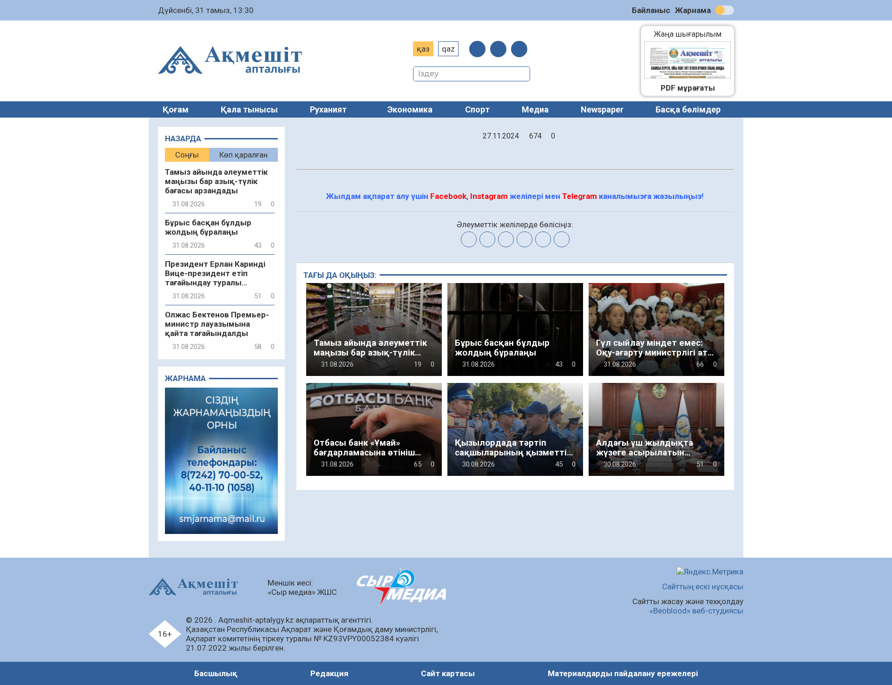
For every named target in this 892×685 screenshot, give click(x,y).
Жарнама (693, 10)
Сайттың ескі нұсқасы (702, 586)
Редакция (329, 673)
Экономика (410, 109)
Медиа (535, 109)
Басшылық (215, 673)
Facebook (448, 196)
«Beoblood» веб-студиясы (696, 610)
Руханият (328, 109)
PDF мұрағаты (688, 87)
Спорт (477, 109)
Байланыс (651, 10)
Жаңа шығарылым (692, 34)
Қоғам (176, 109)
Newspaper (602, 109)
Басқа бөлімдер (688, 109)
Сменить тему (724, 10)
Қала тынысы (249, 109)
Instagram (489, 196)
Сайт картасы (448, 673)
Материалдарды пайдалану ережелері (623, 673)
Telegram (579, 196)
